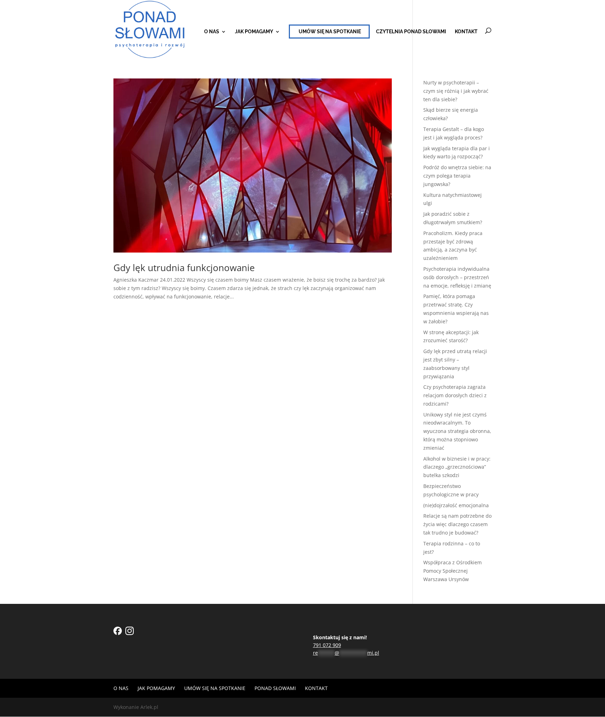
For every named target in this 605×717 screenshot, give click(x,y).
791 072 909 (327, 645)
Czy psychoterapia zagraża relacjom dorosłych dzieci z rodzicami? (455, 395)
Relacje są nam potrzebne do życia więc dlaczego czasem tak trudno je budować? (457, 524)
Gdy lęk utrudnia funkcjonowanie (184, 267)
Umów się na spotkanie (330, 31)
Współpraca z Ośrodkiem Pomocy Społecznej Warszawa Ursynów (452, 570)
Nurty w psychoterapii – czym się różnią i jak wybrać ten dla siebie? (455, 91)
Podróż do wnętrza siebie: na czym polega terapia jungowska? (457, 175)
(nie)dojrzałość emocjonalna (456, 505)
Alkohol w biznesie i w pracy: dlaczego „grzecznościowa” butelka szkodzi (457, 467)
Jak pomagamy (254, 31)
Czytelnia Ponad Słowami (411, 31)
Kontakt (466, 31)
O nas (211, 31)
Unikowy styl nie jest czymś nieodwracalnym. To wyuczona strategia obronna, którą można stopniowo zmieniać (457, 431)
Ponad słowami (275, 688)
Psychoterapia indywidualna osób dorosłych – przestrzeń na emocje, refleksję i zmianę (457, 277)
